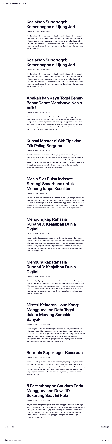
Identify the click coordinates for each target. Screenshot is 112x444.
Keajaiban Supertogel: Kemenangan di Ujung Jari (51, 24)
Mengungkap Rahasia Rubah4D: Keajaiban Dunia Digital (51, 224)
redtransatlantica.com (14, 4)
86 (13, 427)
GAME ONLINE (45, 31)
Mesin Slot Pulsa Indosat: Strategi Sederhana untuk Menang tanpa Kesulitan (50, 183)
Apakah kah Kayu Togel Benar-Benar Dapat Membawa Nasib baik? (55, 103)
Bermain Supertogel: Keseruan (55, 352)
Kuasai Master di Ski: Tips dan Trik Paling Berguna (54, 143)
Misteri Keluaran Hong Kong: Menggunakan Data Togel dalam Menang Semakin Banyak (53, 312)
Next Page (105, 427)
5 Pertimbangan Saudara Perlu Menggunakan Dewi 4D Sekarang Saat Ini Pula (55, 390)
